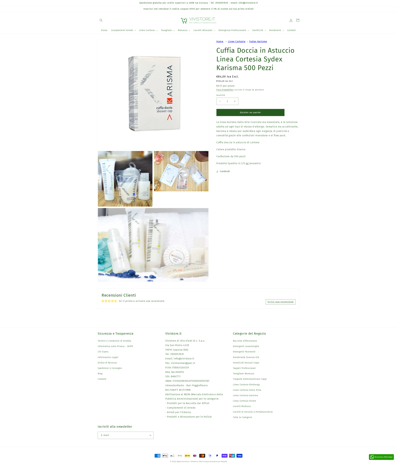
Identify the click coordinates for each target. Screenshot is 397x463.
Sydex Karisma (258, 41)
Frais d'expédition (225, 90)
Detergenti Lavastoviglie (246, 346)
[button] (101, 20)
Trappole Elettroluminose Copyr (250, 379)
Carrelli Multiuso (242, 406)
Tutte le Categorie (242, 417)
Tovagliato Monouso (243, 373)
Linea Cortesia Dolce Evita (247, 390)
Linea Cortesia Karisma (245, 395)
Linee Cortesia (236, 41)
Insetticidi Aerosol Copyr (246, 362)
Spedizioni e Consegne (110, 368)
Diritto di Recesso (107, 362)
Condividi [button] (225, 171)
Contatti (102, 379)
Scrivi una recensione (281, 301)
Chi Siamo (103, 351)
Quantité (220, 95)
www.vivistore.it (183, 462)
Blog (100, 373)
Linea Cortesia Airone (244, 401)
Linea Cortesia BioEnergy (246, 384)
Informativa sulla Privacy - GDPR (115, 346)
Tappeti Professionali (244, 368)
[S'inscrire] (150, 435)
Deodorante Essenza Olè (246, 357)
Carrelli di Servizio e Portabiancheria (253, 412)
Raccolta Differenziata (245, 341)
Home (219, 41)
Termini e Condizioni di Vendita (114, 341)
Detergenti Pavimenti (244, 351)
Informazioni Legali (108, 357)
